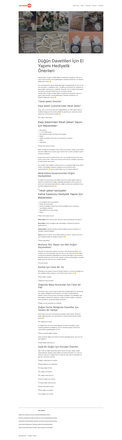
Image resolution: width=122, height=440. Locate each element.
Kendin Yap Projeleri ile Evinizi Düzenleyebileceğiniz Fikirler (34, 414)
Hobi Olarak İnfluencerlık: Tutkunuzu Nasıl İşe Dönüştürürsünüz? (36, 424)
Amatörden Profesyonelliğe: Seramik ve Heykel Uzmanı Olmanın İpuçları (38, 421)
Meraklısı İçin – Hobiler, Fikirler (28, 435)
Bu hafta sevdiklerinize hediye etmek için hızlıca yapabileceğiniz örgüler (38, 418)
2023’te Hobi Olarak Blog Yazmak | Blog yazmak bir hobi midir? (36, 427)
